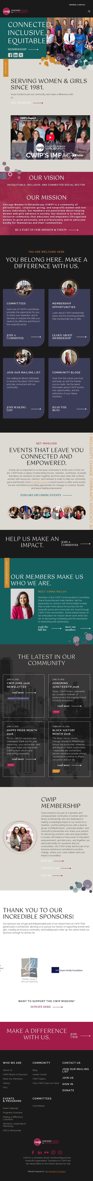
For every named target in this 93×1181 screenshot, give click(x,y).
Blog (35, 1070)
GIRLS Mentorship (12, 1130)
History (6, 1083)
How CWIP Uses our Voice (46, 1083)
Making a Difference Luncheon (13, 1118)
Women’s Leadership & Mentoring (14, 1124)
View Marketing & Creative (55, 1171)
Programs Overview (12, 1112)
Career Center (40, 1074)
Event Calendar (10, 1108)
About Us (7, 1070)
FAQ (5, 1087)
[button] (89, 11)
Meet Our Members (13, 1078)
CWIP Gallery (39, 1078)
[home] (15, 11)
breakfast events (39, 482)
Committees (39, 1105)
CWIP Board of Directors (15, 1074)
